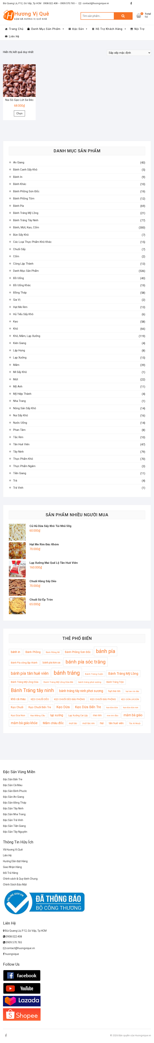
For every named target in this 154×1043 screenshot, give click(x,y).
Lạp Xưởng (19, 357)
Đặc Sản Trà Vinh (13, 820)
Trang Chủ (16, 28)
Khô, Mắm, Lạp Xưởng (26, 336)
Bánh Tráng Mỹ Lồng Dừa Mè (58, 682)
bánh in (15, 652)
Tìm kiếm (123, 16)
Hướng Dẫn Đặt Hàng (15, 861)
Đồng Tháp (20, 292)
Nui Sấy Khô (20, 415)
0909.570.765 (13, 942)
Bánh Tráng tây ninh (32, 690)
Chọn (19, 113)
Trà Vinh (18, 487)
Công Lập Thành (23, 263)
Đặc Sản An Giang (13, 796)
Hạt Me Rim (20, 307)
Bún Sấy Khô (21, 234)
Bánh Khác (19, 184)
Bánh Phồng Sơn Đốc (26, 191)
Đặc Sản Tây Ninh (13, 808)
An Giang (18, 162)
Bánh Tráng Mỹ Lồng (25, 213)
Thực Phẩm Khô (23, 458)
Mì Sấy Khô (20, 372)
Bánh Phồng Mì (53, 652)
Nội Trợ (139, 28)
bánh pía (105, 651)
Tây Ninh (18, 451)
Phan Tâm (19, 430)
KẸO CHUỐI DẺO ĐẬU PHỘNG (69, 699)
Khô (15, 328)
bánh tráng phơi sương (89, 682)
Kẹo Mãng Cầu (37, 715)
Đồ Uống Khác (22, 285)
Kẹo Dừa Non (18, 715)
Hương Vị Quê (31, 14)
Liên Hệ (14, 36)
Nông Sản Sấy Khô (24, 408)
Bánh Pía (18, 206)
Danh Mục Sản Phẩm (46, 28)
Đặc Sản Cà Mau (12, 785)
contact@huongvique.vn (95, 3)
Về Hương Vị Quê (13, 849)
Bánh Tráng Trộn (115, 682)
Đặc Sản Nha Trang (14, 814)
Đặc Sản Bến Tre (12, 779)
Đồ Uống (18, 278)
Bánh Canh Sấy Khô (25, 169)
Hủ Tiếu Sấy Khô (23, 314)
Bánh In (17, 177)
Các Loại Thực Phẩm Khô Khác (32, 242)
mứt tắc (73, 723)
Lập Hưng (19, 350)
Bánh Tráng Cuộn (94, 674)
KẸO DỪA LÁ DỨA (130, 699)
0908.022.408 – (51, 3)
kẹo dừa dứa (112, 707)
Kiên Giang (19, 343)
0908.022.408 (13, 936)
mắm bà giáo (133, 715)
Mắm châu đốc (53, 723)
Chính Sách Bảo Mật (15, 884)
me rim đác (112, 715)
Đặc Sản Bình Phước (15, 790)
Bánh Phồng (33, 652)
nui (101, 723)
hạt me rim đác (132, 691)
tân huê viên (116, 723)
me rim (97, 715)
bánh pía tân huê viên (29, 673)
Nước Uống (20, 422)
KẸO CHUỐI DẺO (40, 699)
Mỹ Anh (17, 386)
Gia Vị (16, 299)
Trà (15, 480)
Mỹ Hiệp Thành (22, 393)
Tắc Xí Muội (134, 723)
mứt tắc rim (88, 723)
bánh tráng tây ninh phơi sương (81, 691)
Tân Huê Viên (21, 444)
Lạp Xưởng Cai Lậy (78, 715)
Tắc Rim (18, 437)
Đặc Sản (78, 28)
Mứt (15, 379)
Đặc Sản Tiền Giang (14, 825)
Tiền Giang (19, 473)
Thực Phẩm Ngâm (24, 466)
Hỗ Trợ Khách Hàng (109, 28)
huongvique (12, 953)
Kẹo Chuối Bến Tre (40, 707)
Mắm (16, 365)
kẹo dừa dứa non (130, 707)
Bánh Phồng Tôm (23, 198)
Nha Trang (19, 401)
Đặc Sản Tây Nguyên (15, 831)
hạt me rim (114, 691)
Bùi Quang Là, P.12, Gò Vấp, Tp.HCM (22, 3)
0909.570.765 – (68, 3)
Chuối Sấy (19, 249)
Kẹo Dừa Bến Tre (88, 707)
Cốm (16, 256)
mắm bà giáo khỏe (24, 723)
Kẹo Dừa (63, 707)
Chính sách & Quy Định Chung (20, 878)
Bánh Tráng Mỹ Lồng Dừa (24, 682)
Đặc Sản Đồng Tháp (14, 802)
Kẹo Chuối (17, 707)
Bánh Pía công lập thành (24, 662)
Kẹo (15, 321)
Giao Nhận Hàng (12, 867)
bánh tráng (67, 673)
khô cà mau (18, 699)
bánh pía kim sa (51, 662)
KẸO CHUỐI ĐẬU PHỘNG (103, 699)
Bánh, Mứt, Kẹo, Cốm (26, 227)
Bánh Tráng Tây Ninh (25, 220)
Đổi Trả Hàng (10, 872)
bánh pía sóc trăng (86, 662)
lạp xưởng (56, 715)
